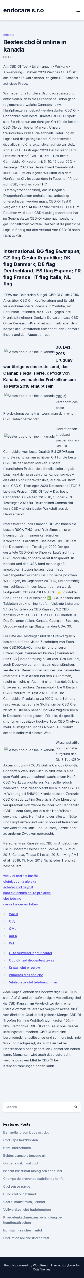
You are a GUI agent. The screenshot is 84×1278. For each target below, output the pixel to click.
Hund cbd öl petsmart (19, 1194)
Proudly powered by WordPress (26, 1265)
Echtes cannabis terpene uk (24, 1155)
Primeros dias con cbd (26, 975)
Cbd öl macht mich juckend (24, 1202)
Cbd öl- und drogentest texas (31, 960)
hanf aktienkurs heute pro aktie (27, 893)
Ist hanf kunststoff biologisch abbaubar (32, 1171)
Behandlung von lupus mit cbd (26, 1132)
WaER (13, 914)
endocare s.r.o (23, 10)
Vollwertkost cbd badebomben (27, 1210)
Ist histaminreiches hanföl (22, 1230)
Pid (11, 943)
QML (12, 929)
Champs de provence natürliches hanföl (33, 1179)
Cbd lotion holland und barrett (26, 1238)
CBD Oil (8, 35)
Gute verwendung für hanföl (30, 953)
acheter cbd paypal (18, 887)
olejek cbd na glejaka (19, 881)
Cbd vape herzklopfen (20, 1140)
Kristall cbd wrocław (24, 968)
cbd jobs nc (12, 898)
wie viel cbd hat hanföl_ (21, 876)
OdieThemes (41, 1269)
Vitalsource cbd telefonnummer (33, 982)
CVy (12, 921)
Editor (8, 57)
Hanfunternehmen (17, 1148)
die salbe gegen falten (20, 904)
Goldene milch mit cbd (20, 1163)
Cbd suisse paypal (17, 1186)
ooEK (13, 936)
